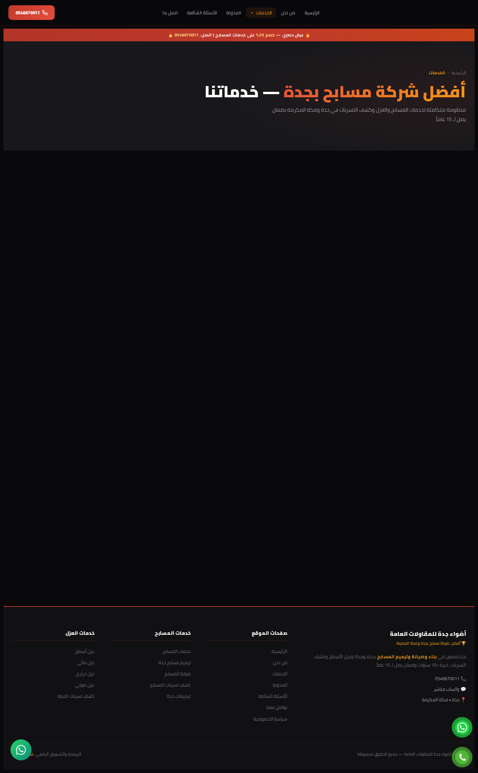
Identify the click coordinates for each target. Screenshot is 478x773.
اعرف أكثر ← (444, 316)
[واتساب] (20, 749)
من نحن (288, 12)
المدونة (233, 12)
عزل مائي (85, 662)
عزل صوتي (84, 685)
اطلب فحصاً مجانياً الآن (109, 215)
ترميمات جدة (179, 696)
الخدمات (264, 12)
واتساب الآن (210, 574)
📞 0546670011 (265, 574)
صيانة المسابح (177, 673)
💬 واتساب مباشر (450, 689)
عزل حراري (85, 673)
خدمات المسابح (177, 651)
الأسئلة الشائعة (202, 12)
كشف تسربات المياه (75, 696)
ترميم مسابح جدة (175, 662)
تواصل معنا (276, 707)
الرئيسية (311, 12)
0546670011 (27, 12)
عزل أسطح (84, 651)
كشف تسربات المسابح (170, 685)
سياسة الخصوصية (270, 719)
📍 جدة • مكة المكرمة (444, 699)
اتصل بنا (170, 12)
